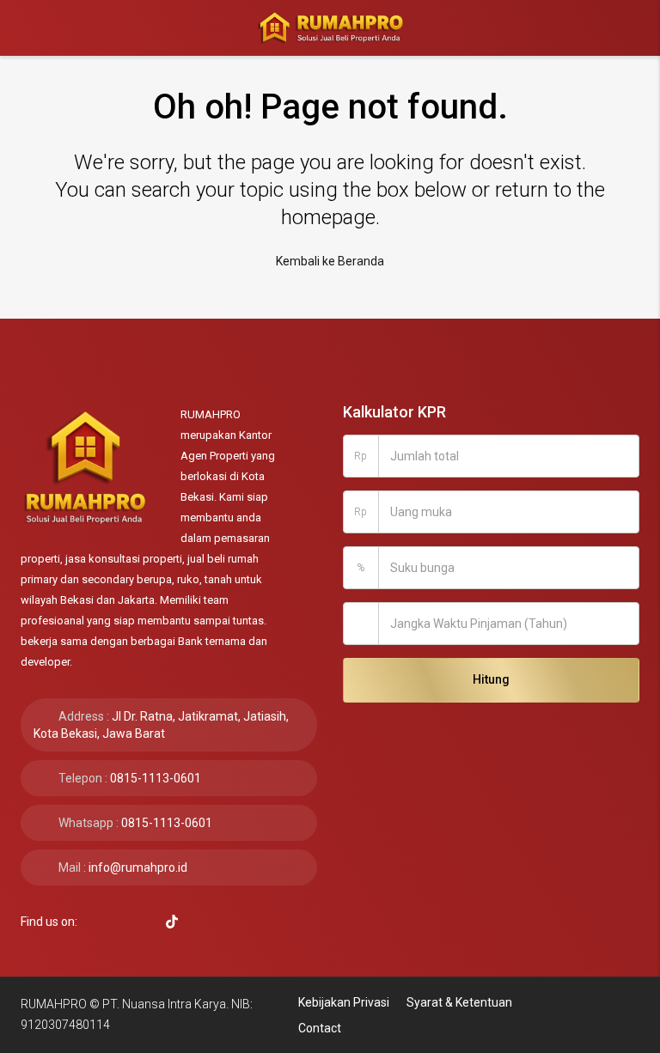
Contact (319, 1028)
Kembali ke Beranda (330, 261)
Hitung (491, 679)
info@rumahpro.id (138, 867)
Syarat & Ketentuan (459, 1002)
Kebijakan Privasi (343, 1002)
